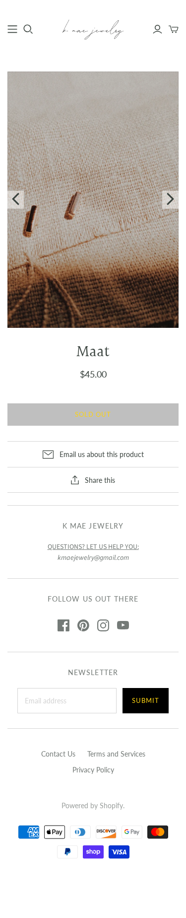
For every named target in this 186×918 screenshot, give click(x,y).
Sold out (93, 414)
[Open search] (28, 29)
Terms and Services (116, 754)
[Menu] (12, 29)
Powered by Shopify (92, 805)
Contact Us (58, 754)
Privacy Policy (93, 769)
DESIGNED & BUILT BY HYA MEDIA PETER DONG (93, 882)
